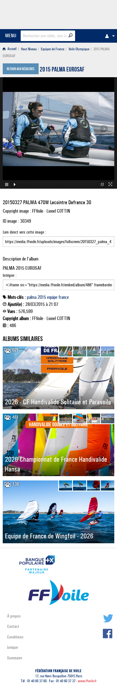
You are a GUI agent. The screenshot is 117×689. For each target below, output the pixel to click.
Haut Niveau (29, 49)
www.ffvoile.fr (87, 681)
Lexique (12, 647)
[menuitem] (108, 36)
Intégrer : (10, 275)
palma (31, 297)
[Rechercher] (71, 35)
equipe (52, 297)
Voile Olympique (79, 49)
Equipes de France (52, 49)
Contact (13, 626)
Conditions (15, 637)
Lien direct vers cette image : (24, 232)
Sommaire (14, 657)
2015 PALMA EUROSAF (62, 70)
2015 (42, 297)
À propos (14, 616)
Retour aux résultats (20, 69)
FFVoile (88, 13)
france (64, 297)
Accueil (12, 49)
